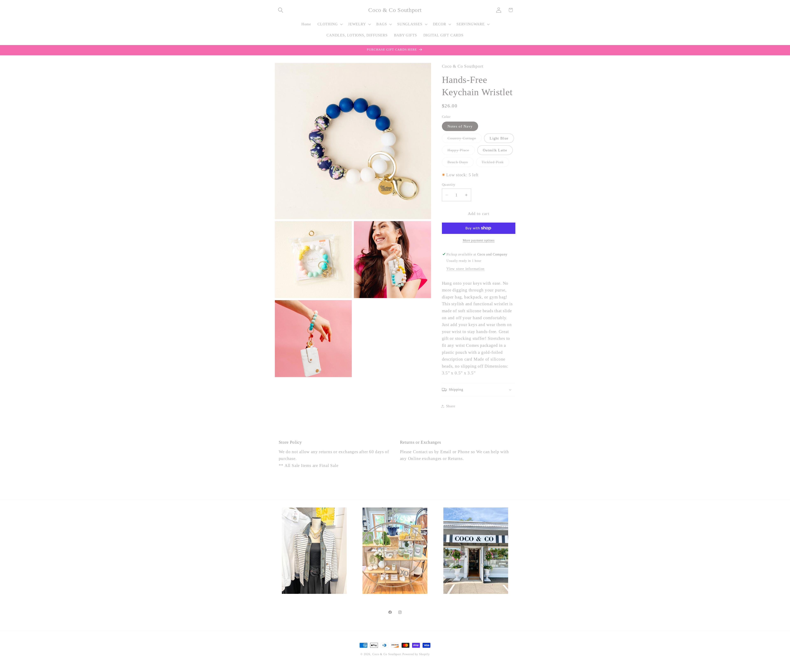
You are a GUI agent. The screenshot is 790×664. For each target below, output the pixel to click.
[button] (280, 10)
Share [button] (450, 406)
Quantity (448, 185)
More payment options (479, 240)
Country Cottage (464, 139)
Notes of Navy (460, 126)
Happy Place (461, 151)
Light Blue (499, 138)
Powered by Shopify (416, 654)
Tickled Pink (495, 163)
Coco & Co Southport (386, 654)
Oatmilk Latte (495, 150)
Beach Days (460, 163)
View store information (465, 269)
